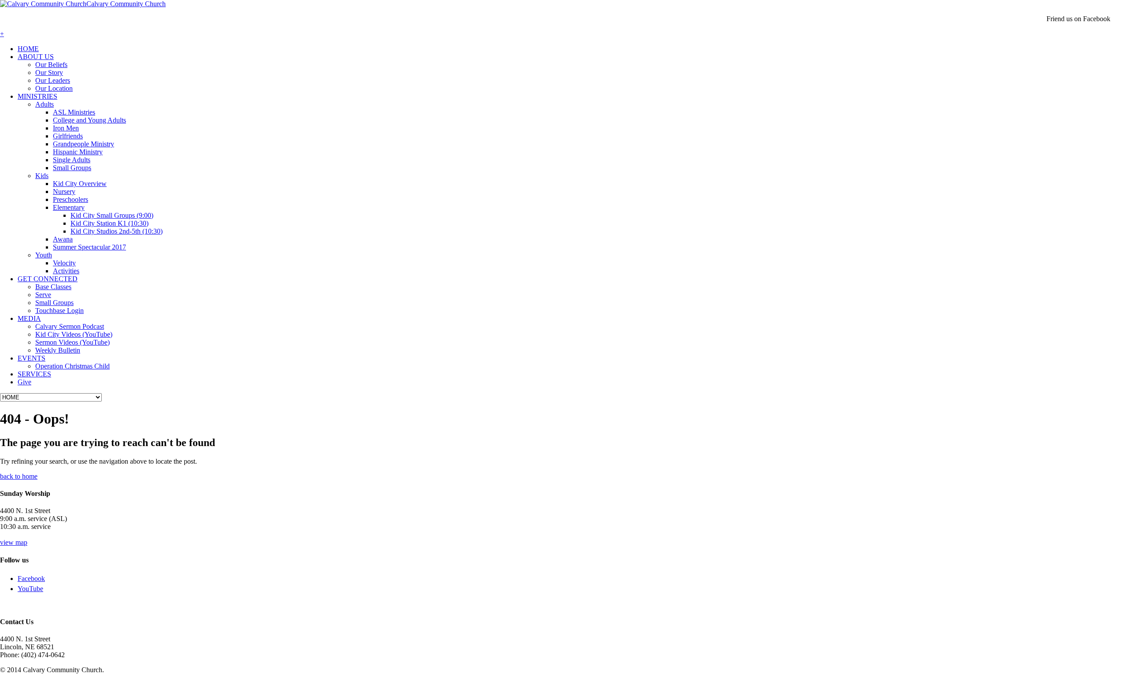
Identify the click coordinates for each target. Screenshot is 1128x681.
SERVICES (34, 374)
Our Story (49, 72)
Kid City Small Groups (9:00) (111, 215)
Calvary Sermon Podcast (69, 326)
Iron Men (66, 128)
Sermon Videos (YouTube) (72, 342)
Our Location (54, 88)
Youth (43, 255)
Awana (63, 239)
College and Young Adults (89, 120)
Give (24, 382)
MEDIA (29, 318)
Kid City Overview (80, 183)
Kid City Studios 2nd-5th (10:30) (116, 231)
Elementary (69, 207)
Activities (66, 271)
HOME (28, 48)
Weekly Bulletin (57, 350)
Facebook (31, 578)
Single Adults (71, 160)
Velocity (64, 263)
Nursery (64, 191)
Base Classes (53, 286)
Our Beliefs (51, 64)
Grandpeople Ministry (83, 144)
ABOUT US (36, 56)
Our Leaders (52, 80)
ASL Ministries (74, 112)
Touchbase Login (59, 310)
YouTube (30, 588)
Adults (44, 104)
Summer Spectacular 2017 (89, 247)
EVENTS (31, 358)
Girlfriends (68, 136)
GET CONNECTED (48, 279)
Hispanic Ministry (78, 152)
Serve (43, 294)
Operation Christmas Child (72, 366)
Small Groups (72, 167)
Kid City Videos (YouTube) (73, 334)
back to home (18, 476)
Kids (41, 175)
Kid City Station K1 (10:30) (109, 223)
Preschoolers (70, 199)
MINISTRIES (37, 96)
